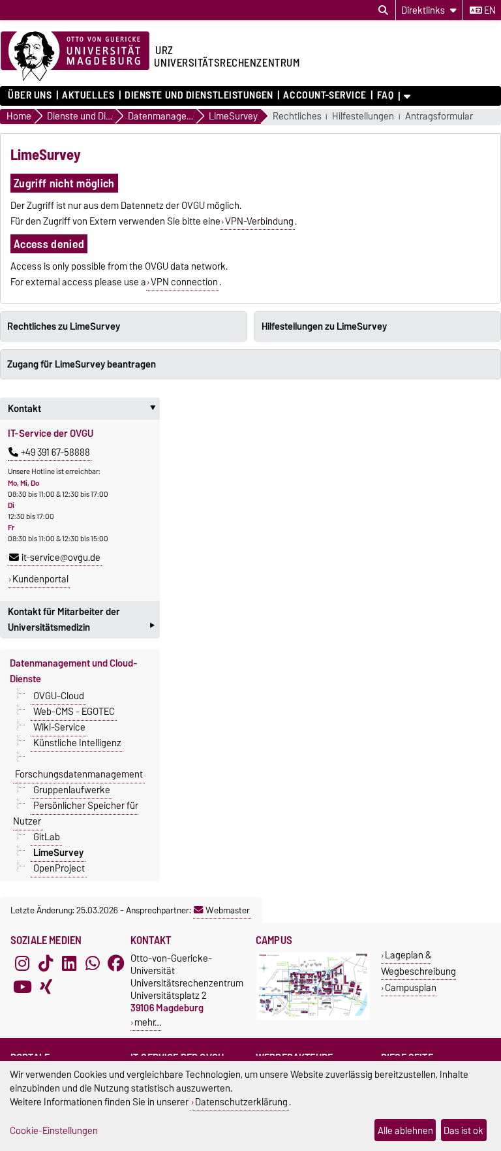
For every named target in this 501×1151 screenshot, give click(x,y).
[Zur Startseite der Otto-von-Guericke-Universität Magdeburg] (75, 57)
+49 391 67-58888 (55, 452)
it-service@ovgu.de (61, 557)
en (489, 10)
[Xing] (45, 987)
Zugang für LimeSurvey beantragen (81, 364)
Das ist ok (463, 1130)
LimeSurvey (58, 852)
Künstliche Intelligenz (77, 743)
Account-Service (324, 95)
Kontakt (84, 409)
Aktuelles (88, 95)
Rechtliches (297, 116)
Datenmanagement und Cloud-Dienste (74, 671)
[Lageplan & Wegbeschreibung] (313, 1017)
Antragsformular (439, 116)
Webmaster (227, 910)
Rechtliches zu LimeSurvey (63, 326)
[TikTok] (45, 963)
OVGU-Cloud (58, 696)
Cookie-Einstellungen (54, 1130)
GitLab (46, 837)
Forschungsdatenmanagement (79, 774)
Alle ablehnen (405, 1130)
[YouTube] (22, 987)
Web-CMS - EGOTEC (74, 711)
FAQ (385, 95)
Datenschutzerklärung (241, 1102)
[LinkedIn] (69, 963)
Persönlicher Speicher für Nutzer (75, 813)
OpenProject (59, 868)
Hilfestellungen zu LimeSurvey (324, 326)
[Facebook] (116, 963)
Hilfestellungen (363, 116)
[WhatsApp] (92, 963)
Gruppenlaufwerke (71, 790)
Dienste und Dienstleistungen (199, 95)
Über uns (30, 95)
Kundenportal (40, 579)
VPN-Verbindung (259, 221)
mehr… (147, 1022)
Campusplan (410, 987)
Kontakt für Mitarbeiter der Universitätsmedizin (81, 621)
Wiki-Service (59, 727)
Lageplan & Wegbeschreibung (418, 963)
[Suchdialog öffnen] (383, 10)
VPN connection (184, 282)
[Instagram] (22, 963)
